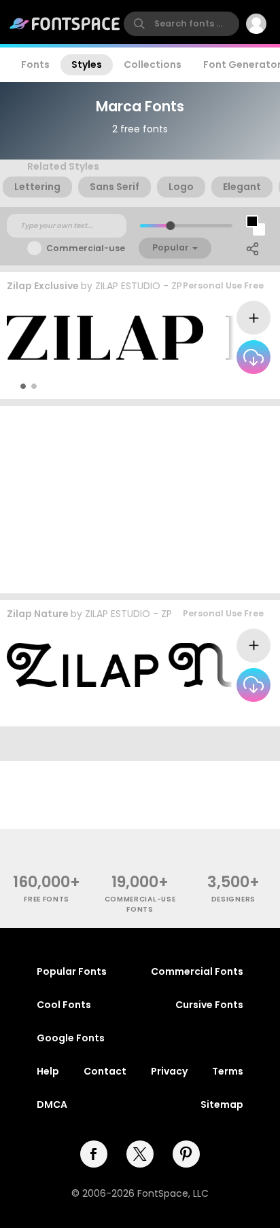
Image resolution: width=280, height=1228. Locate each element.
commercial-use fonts (140, 904)
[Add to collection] (253, 318)
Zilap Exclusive (43, 286)
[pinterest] (186, 1154)
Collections (152, 64)
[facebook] (93, 1154)
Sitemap (221, 1104)
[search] (181, 24)
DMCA (52, 1104)
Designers (233, 899)
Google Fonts (71, 1038)
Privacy (169, 1071)
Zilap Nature (38, 613)
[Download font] (253, 357)
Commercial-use (85, 248)
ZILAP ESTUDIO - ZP (138, 286)
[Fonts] (65, 24)
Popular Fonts (72, 971)
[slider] (170, 225)
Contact (105, 1071)
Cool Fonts (64, 1004)
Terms (227, 1071)
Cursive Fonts (209, 1004)
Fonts (35, 64)
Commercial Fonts (197, 971)
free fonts (46, 899)
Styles (86, 64)
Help (48, 1071)
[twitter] (140, 1154)
